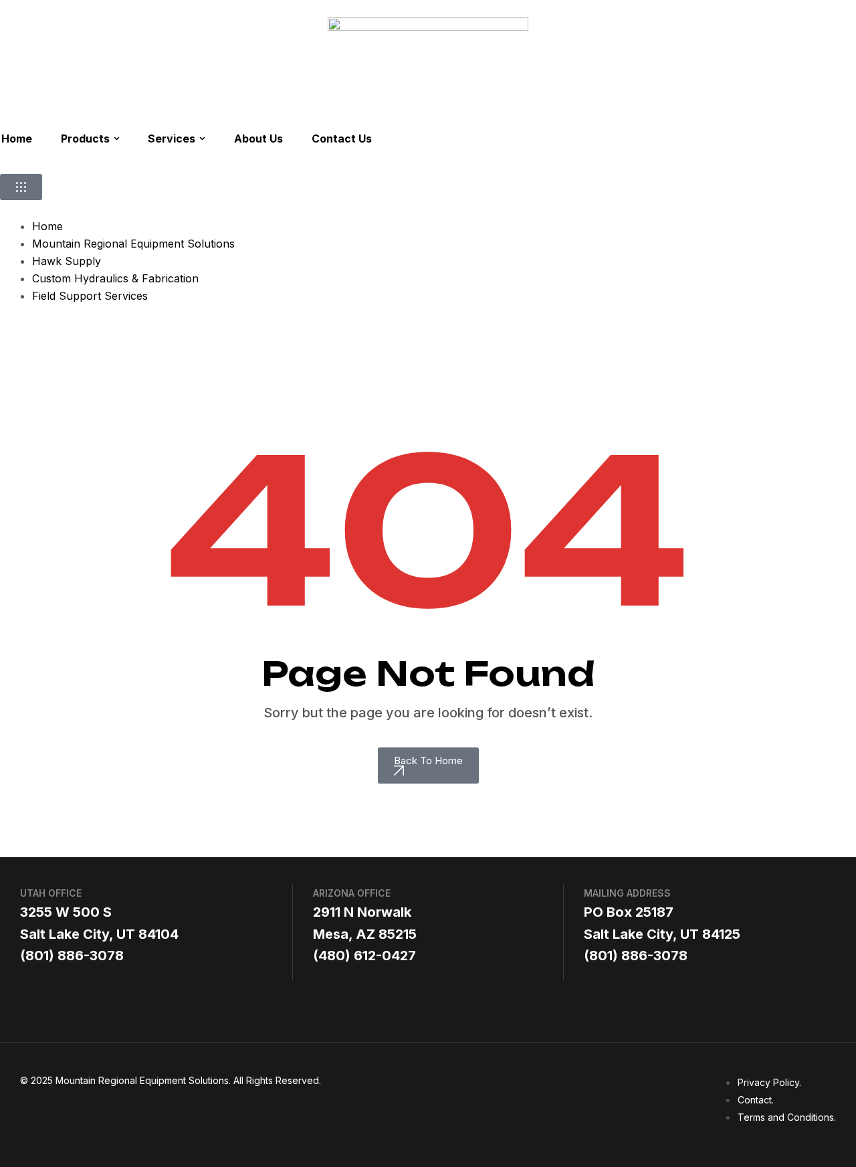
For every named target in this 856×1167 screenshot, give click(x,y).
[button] (21, 187)
